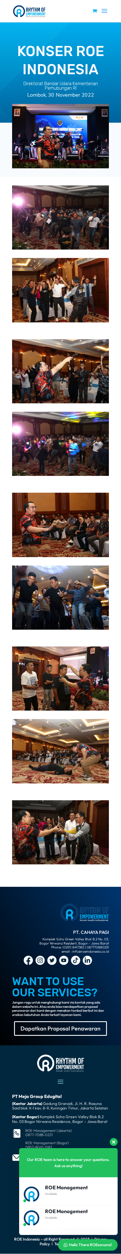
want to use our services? (54, 987)
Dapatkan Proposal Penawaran (60, 1028)
